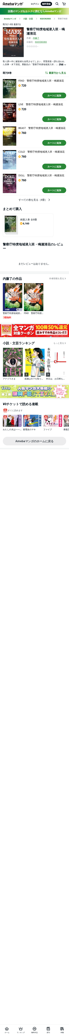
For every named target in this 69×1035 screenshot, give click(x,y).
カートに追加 (54, 95)
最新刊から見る (57, 72)
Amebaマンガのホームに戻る (34, 441)
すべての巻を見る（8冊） (33, 199)
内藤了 (36, 38)
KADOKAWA (41, 41)
